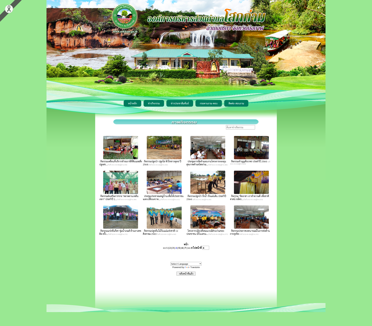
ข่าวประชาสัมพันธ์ (180, 103)
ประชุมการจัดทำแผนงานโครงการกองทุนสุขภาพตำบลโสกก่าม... (206, 163)
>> (189, 247)
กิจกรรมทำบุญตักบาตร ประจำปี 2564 (248, 161)
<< (164, 247)
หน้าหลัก (132, 103)
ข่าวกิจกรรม (154, 103)
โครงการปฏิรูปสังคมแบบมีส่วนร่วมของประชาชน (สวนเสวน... (205, 232)
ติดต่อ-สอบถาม (236, 103)
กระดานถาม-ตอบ (209, 103)
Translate (195, 267)
